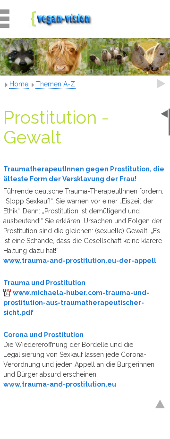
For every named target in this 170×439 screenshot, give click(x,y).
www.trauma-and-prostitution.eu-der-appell (79, 260)
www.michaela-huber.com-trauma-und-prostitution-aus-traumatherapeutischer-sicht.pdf (76, 302)
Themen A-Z (55, 84)
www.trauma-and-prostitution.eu (59, 384)
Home (18, 84)
